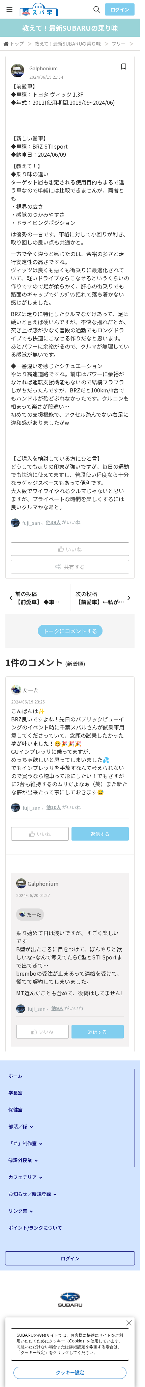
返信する (100, 833)
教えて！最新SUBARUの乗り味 (68, 43)
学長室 (15, 1092)
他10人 (53, 807)
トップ (17, 43)
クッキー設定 (70, 1372)
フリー (119, 43)
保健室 (15, 1109)
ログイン (119, 9)
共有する (74, 567)
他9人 (57, 1008)
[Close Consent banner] (129, 1322)
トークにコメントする (70, 631)
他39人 (53, 522)
